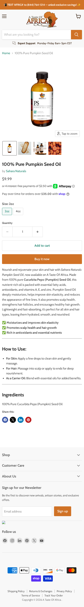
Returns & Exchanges (40, 591)
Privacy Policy (64, 591)
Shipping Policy (16, 591)
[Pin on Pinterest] (28, 420)
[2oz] (7, 216)
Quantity (7, 222)
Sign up (62, 511)
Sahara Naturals (16, 171)
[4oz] (18, 216)
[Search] (76, 34)
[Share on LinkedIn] (21, 420)
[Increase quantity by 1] (37, 232)
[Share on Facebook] (5, 420)
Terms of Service (30, 595)
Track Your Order (53, 595)
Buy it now (42, 259)
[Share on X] (13, 420)
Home (6, 53)
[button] (10, 148)
